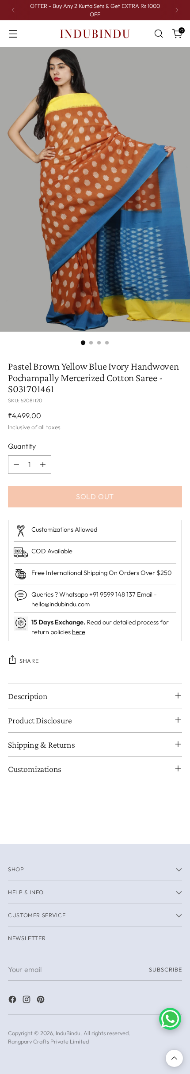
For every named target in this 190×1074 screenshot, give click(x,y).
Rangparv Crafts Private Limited (48, 1041)
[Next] (176, 10)
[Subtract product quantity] (16, 464)
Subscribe (165, 969)
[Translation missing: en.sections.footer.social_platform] (13, 1000)
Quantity (22, 446)
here (78, 632)
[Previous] (13, 10)
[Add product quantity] (43, 464)
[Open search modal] (158, 34)
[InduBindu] (95, 33)
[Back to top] (174, 1058)
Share (28, 660)
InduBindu (68, 1032)
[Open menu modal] (13, 34)
